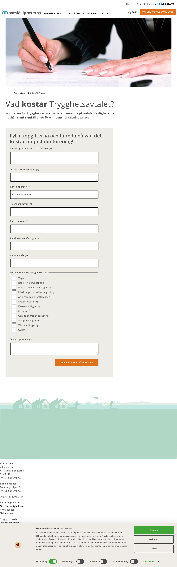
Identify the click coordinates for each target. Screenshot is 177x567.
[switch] (80, 561)
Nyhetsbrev (6, 513)
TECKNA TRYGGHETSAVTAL (158, 12)
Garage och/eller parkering (33, 315)
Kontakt (141, 4)
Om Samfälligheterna (12, 506)
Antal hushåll (17, 255)
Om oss (130, 4)
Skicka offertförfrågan (77, 362)
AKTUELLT (106, 13)
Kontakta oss (7, 509)
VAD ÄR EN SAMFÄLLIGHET (83, 13)
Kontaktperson (18, 186)
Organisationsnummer (23, 169)
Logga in (152, 4)
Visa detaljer (149, 561)
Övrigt (21, 329)
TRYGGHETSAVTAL (55, 13)
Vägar (21, 278)
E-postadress (17, 221)
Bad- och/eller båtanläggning (34, 287)
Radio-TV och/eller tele (31, 282)
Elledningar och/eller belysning (36, 292)
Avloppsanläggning (29, 320)
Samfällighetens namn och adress (29, 148)
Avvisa (154, 548)
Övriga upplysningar (21, 339)
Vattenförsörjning (28, 301)
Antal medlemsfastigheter (25, 238)
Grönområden (26, 311)
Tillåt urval (154, 539)
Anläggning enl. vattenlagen (34, 296)
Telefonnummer (19, 203)
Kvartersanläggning (29, 306)
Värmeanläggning (28, 325)
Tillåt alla (154, 530)
